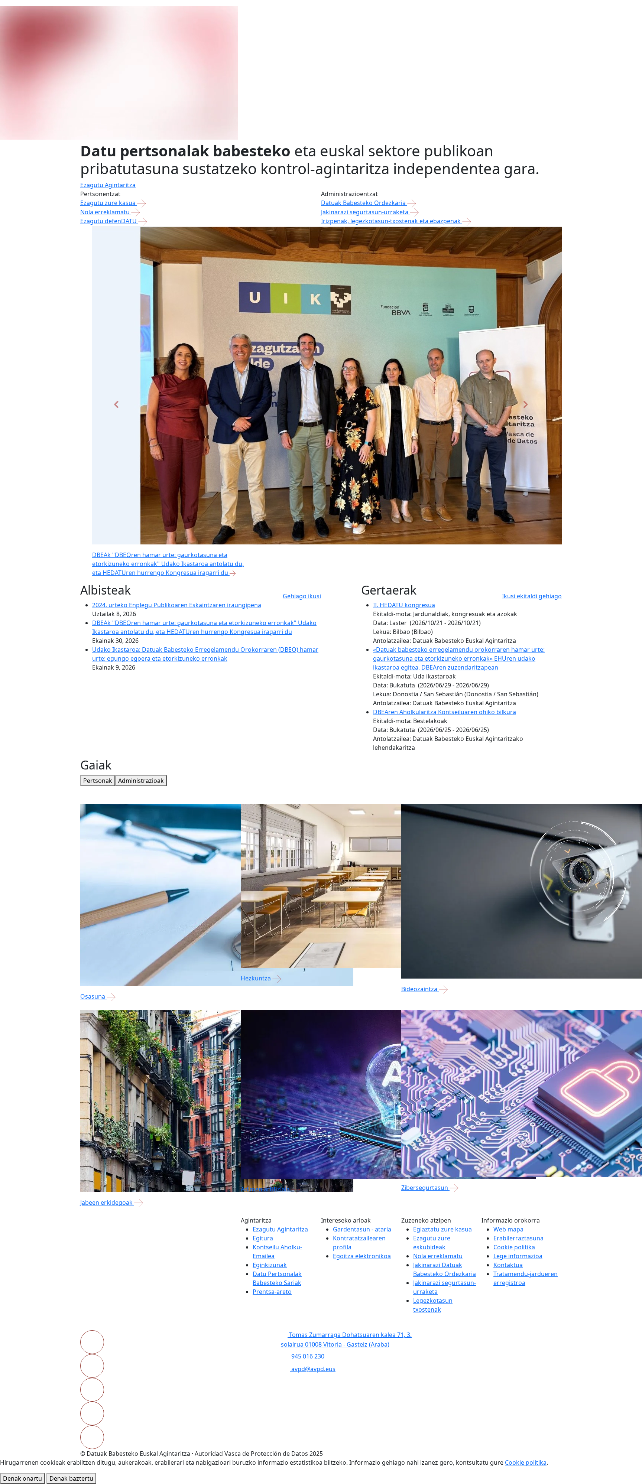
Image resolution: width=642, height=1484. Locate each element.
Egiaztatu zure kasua (442, 1229)
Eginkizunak (270, 1265)
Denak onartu (22, 1478)
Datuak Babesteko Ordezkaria (364, 203)
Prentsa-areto (272, 1292)
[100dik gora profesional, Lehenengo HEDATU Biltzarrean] (374, 573)
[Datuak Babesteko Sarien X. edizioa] (334, 573)
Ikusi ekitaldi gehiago (532, 596)
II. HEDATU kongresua (404, 605)
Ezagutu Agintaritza (108, 185)
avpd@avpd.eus (312, 1369)
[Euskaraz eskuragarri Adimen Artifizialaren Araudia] (321, 573)
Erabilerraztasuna (518, 1238)
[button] (116, 404)
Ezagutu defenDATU (109, 221)
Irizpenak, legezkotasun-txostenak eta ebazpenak (391, 221)
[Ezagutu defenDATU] (361, 573)
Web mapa (508, 1229)
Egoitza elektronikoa (362, 1256)
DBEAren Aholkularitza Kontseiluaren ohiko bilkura (444, 712)
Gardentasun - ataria (362, 1229)
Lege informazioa (517, 1256)
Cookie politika (514, 1247)
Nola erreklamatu (105, 212)
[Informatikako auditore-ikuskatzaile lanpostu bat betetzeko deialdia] (347, 573)
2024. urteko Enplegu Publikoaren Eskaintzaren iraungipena (176, 605)
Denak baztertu (71, 1478)
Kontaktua (508, 1265)
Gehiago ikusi (302, 596)
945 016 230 (307, 1356)
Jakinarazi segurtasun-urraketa (365, 212)
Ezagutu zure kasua (108, 203)
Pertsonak (97, 781)
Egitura (263, 1238)
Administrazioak (141, 781)
